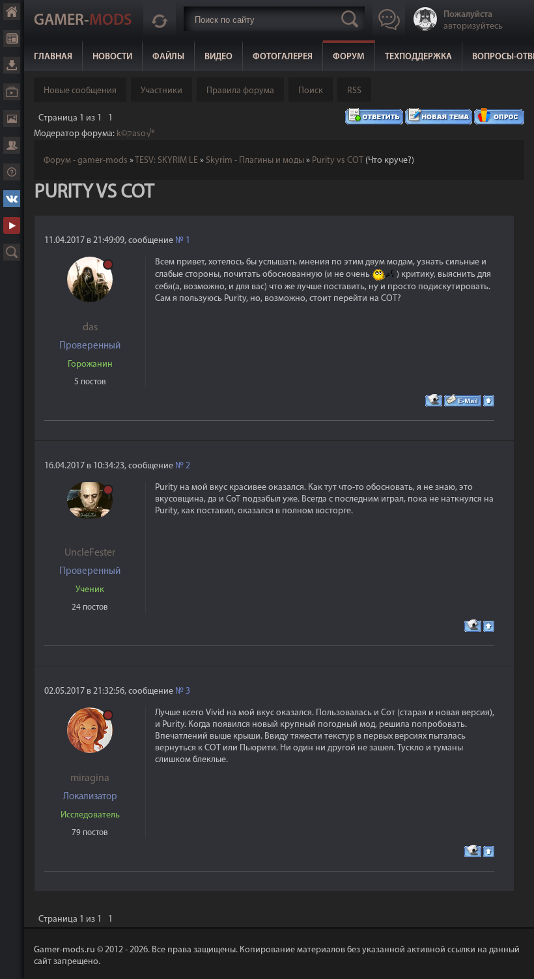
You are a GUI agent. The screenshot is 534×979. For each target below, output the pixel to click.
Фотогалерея (283, 57)
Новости (112, 57)
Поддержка (11, 171)
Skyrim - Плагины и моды (255, 160)
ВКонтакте (11, 198)
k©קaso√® (136, 134)
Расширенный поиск (11, 252)
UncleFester (89, 553)
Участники (161, 91)
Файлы (168, 57)
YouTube (11, 225)
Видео (218, 57)
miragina (89, 778)
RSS (354, 91)
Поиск (310, 91)
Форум (349, 57)
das (90, 327)
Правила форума (240, 91)
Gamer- (83, 21)
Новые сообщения (80, 91)
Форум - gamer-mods (86, 160)
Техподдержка (418, 57)
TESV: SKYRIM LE (166, 160)
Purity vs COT (337, 160)
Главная (53, 57)
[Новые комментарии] (159, 19)
